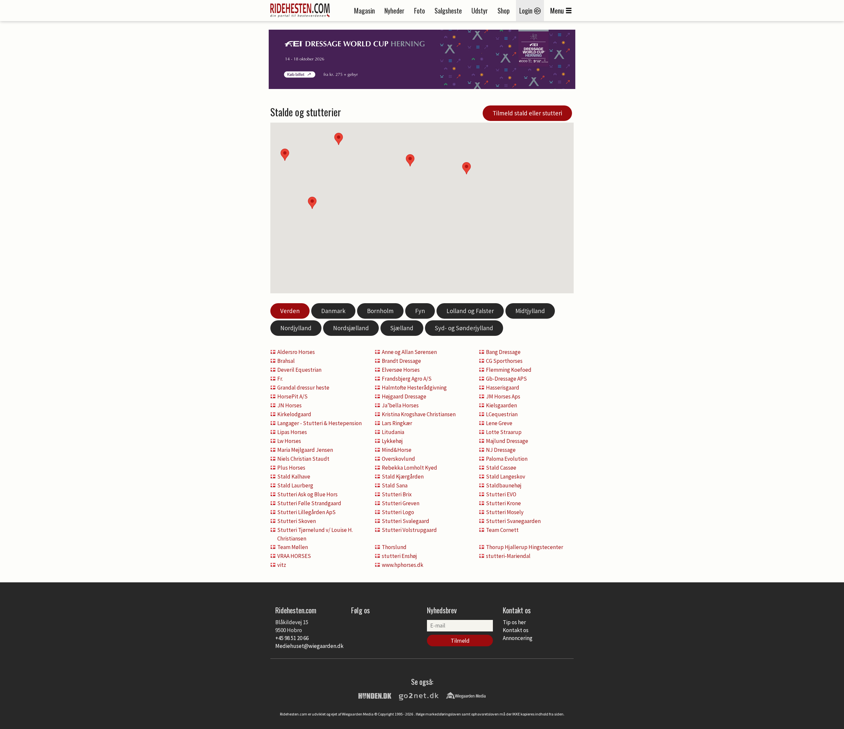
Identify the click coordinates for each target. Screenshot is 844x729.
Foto (419, 10)
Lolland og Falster (470, 311)
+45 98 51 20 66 (292, 638)
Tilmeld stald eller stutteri (527, 113)
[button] (466, 168)
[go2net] (418, 695)
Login (526, 10)
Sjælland (401, 328)
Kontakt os (515, 630)
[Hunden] (374, 695)
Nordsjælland (351, 328)
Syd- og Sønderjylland (464, 328)
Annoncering (517, 638)
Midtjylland (530, 311)
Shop (503, 10)
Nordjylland (296, 328)
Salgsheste (448, 10)
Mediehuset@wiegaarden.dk (309, 646)
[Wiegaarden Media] (466, 695)
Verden (290, 311)
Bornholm (380, 311)
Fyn (420, 311)
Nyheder (394, 10)
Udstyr (479, 10)
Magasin (364, 10)
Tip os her (514, 622)
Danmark (333, 311)
